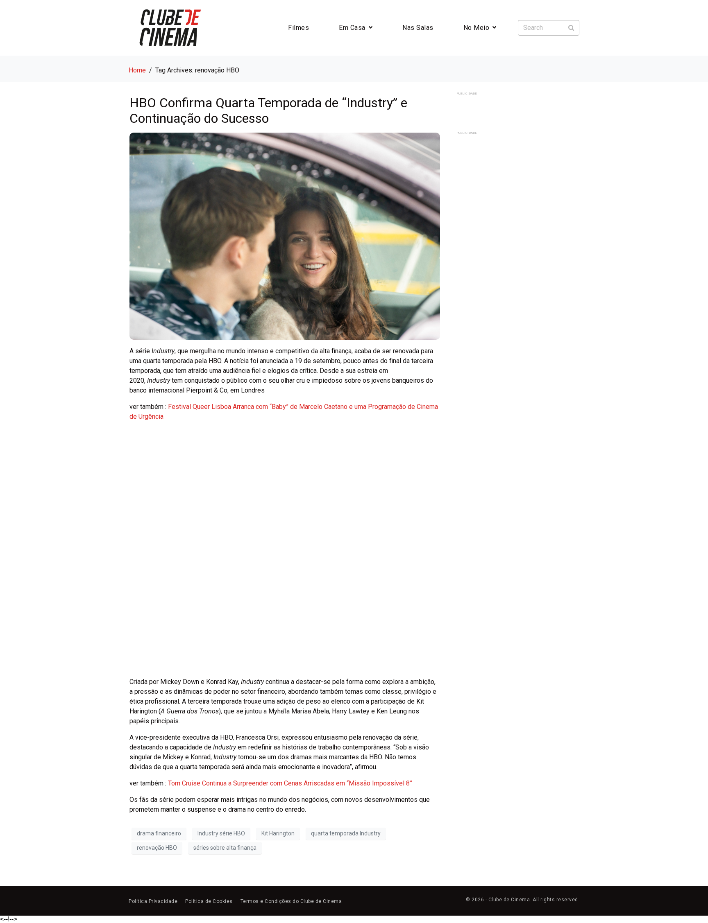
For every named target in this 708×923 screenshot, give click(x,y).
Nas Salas (417, 28)
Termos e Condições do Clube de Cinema (291, 901)
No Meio (476, 28)
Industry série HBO (221, 833)
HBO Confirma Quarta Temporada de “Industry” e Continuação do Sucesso (268, 110)
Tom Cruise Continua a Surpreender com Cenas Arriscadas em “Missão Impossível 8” (290, 783)
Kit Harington (278, 833)
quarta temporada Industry (346, 833)
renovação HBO (157, 847)
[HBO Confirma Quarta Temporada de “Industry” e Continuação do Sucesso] (284, 235)
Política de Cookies (209, 901)
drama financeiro (159, 833)
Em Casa (352, 28)
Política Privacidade (153, 901)
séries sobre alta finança (224, 847)
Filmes (298, 28)
